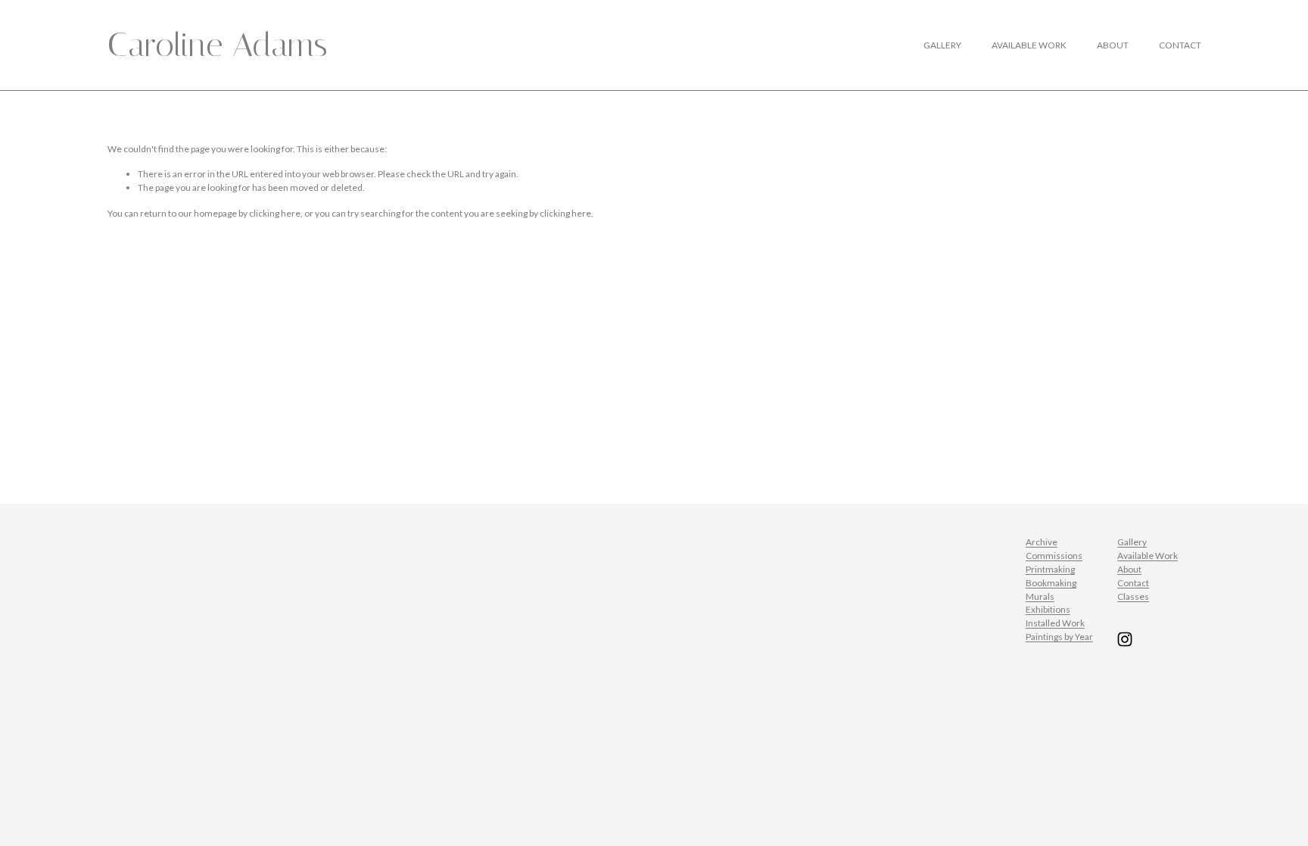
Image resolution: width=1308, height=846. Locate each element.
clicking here (275, 213)
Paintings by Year (1059, 636)
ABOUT (1113, 45)
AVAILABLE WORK (1029, 45)
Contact (1133, 582)
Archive (1041, 542)
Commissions (1054, 555)
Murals (1040, 596)
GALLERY (942, 45)
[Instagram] (1124, 639)
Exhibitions (1048, 609)
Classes (1133, 596)
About (1129, 569)
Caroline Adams (217, 44)
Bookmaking (1051, 582)
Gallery (1132, 542)
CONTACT (1180, 45)
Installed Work (1055, 623)
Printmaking (1050, 569)
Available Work (1147, 555)
